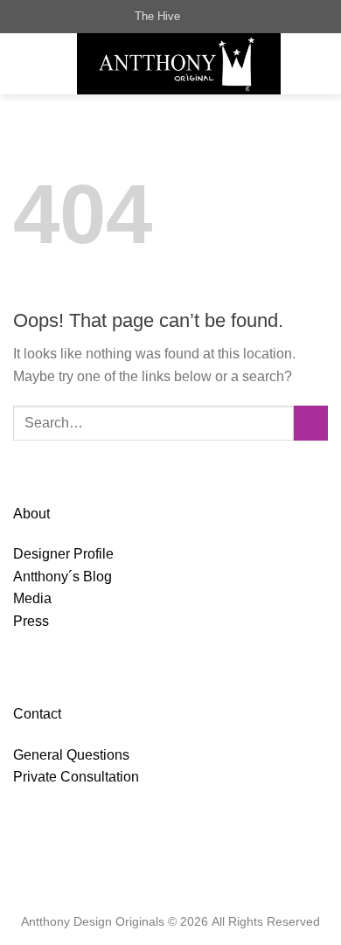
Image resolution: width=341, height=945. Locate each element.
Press (31, 621)
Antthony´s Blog (62, 576)
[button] (23, 63)
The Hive (157, 16)
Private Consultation (76, 776)
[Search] (198, 16)
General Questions (71, 754)
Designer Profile (63, 553)
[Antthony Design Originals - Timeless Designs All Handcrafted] (178, 63)
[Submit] (311, 423)
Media (32, 598)
